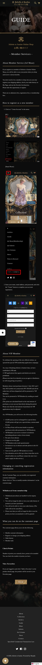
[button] (36, 663)
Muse (21, 626)
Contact (21, 638)
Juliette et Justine (17, 656)
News (21, 635)
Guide (21, 623)
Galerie (21, 629)
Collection (21, 617)
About (21, 613)
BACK (21, 582)
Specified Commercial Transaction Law (21, 641)
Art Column (21, 632)
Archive (21, 620)
